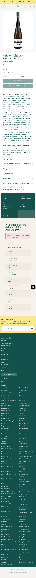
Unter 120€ (23, 499)
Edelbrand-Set (6, 458)
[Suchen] (5, 6)
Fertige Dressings (7, 491)
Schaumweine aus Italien (26, 456)
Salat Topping (24, 446)
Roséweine (23, 415)
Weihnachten (24, 509)
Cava (3, 433)
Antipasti (5, 395)
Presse (3, 348)
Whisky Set (23, 544)
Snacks (22, 476)
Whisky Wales (23, 549)
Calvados (4, 431)
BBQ (3, 403)
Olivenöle (22, 393)
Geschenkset (6, 504)
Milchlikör (4, 557)
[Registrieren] (32, 328)
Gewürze (5, 506)
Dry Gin (4, 453)
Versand (3, 367)
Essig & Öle (5, 469)
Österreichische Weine (26, 562)
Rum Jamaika (23, 431)
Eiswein (4, 464)
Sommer (22, 479)
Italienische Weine (7, 539)
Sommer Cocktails (25, 481)
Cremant (4, 443)
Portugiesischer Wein (25, 405)
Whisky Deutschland (25, 529)
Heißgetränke (6, 529)
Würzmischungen (25, 552)
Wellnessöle (23, 521)
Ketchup (4, 544)
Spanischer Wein (25, 484)
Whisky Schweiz (24, 542)
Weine (22, 516)
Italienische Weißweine (8, 542)
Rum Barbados (24, 423)
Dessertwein (5, 446)
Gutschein (4, 524)
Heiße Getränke (6, 526)
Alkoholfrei (5, 390)
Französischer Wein (8, 493)
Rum (21, 421)
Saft (21, 441)
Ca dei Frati (5, 428)
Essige (4, 483)
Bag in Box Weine (7, 405)
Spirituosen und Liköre (26, 489)
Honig (3, 531)
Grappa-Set (5, 519)
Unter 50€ (23, 507)
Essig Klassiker (6, 471)
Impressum (4, 357)
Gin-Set (4, 514)
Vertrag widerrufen (9, 374)
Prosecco (22, 413)
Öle (21, 559)
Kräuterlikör (5, 547)
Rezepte (3, 340)
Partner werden (5, 345)
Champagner (6, 436)
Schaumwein (24, 453)
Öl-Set (21, 557)
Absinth (4, 388)
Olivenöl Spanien (24, 390)
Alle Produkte (6, 393)
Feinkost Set (5, 488)
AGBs (2, 362)
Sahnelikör (23, 443)
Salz (21, 448)
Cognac (4, 441)
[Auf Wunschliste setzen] (5, 91)
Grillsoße (4, 521)
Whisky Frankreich (25, 534)
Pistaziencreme (24, 403)
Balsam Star (5, 413)
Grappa (4, 516)
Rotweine (23, 418)
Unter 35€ (23, 504)
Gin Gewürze (5, 511)
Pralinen (22, 408)
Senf (21, 466)
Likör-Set (4, 554)
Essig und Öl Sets (7, 478)
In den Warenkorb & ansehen (18, 85)
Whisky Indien (23, 537)
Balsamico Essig (6, 415)
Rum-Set (22, 438)
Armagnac (5, 398)
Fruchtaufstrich (6, 496)
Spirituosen (23, 486)
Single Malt (23, 471)
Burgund (4, 426)
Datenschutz (4, 359)
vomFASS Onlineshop (20, 569)
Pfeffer (22, 400)
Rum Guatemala (24, 428)
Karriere (3, 350)
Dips (3, 451)
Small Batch (23, 474)
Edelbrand (5, 456)
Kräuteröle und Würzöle (9, 549)
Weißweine (23, 519)
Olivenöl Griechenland (8, 564)
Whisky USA (23, 547)
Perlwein (22, 398)
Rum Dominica (23, 426)
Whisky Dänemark (25, 531)
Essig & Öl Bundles (7, 466)
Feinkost (5, 486)
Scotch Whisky (24, 461)
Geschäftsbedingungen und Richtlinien (18, 572)
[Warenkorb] (34, 6)
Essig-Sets (5, 481)
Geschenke (5, 501)
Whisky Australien (24, 526)
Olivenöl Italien (24, 388)
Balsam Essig (6, 410)
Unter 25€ (23, 502)
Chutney (4, 438)
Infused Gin (5, 534)
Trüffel (22, 497)
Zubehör (22, 554)
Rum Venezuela (24, 436)
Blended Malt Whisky (8, 421)
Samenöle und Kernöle (26, 451)
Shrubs (22, 469)
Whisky (22, 524)
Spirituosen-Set (24, 492)
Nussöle (4, 559)
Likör (4, 552)
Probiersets (23, 410)
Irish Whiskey (5, 537)
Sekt (21, 464)
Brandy (4, 423)
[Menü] (2, 6)
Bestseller (5, 418)
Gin (3, 509)
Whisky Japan (23, 539)
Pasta (22, 395)
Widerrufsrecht (5, 364)
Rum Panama (23, 433)
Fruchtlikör (5, 498)
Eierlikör (4, 461)
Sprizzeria (23, 494)
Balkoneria (5, 408)
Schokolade (23, 458)
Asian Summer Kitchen (8, 400)
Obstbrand (5, 562)
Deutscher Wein (7, 448)
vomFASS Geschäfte (7, 343)
